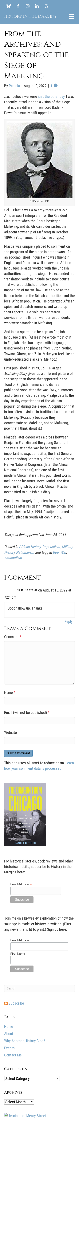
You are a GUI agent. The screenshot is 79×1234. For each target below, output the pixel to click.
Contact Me (13, 1055)
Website (10, 732)
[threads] (46, 6)
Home (8, 1026)
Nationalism (25, 552)
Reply (68, 621)
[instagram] (27, 6)
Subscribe (16, 1003)
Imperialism (51, 546)
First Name (17, 953)
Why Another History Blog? (24, 1041)
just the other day (51, 96)
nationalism (13, 558)
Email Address (21, 884)
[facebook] (18, 6)
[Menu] (71, 16)
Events (9, 1048)
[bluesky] (8, 6)
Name (9, 692)
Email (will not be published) (27, 712)
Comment (12, 637)
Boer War (59, 552)
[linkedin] (36, 6)
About (8, 1033)
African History (30, 546)
